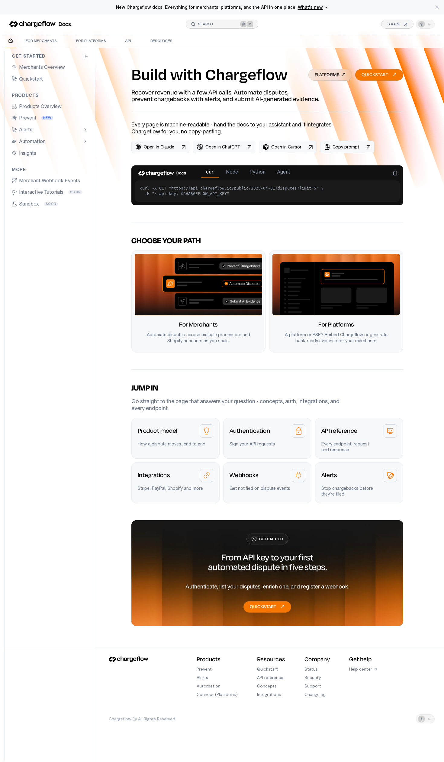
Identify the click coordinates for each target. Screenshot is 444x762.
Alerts (25, 129)
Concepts (267, 686)
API (128, 40)
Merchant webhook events (49, 180)
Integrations (269, 694)
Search (205, 24)
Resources (161, 40)
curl (210, 172)
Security (312, 677)
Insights (27, 153)
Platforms (330, 74)
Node (232, 172)
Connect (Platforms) (217, 694)
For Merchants (41, 40)
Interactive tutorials (50, 192)
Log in (397, 24)
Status (311, 669)
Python (257, 172)
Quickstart (31, 78)
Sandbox (37, 203)
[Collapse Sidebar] (85, 56)
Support (312, 686)
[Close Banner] (437, 7)
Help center (360, 669)
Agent (283, 172)
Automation (32, 141)
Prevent (35, 117)
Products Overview (40, 106)
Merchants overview (42, 67)
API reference (270, 677)
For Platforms (91, 40)
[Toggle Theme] (425, 24)
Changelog (315, 694)
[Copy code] (395, 173)
